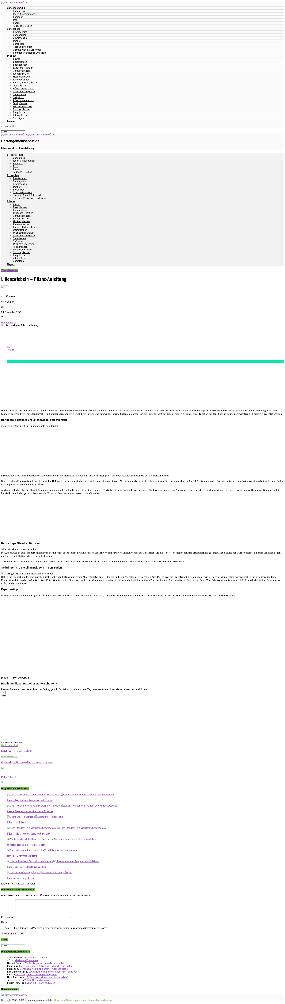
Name (4, 922)
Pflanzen (11, 55)
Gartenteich (19, 11)
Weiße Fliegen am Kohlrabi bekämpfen (44, 963)
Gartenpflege (13, 28)
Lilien (20, 742)
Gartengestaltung (16, 8)
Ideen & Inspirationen (24, 14)
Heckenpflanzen (21, 76)
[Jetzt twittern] (145, 333)
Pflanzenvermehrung (23, 100)
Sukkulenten (19, 94)
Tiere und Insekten (22, 46)
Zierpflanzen (19, 112)
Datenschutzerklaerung (100, 1000)
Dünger (16, 40)
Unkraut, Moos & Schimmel (27, 49)
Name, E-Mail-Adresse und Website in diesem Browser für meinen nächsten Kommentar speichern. (56, 928)
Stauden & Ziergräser (24, 91)
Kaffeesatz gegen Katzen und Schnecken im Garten (45, 966)
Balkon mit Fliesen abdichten (40, 983)
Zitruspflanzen (20, 115)
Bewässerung (20, 32)
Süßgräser (18, 97)
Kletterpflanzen (21, 73)
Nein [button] (4, 695)
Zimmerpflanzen (21, 109)
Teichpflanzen (20, 103)
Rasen (16, 23)
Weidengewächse (22, 106)
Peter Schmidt (8, 322)
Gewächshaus (20, 38)
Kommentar (8, 917)
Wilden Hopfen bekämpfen (38, 980)
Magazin (11, 121)
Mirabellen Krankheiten (26, 960)
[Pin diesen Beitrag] (145, 336)
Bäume (16, 58)
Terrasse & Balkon (22, 25)
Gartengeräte (19, 35)
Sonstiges (18, 118)
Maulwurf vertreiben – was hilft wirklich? (47, 977)
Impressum (80, 1000)
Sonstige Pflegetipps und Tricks (29, 52)
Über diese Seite (63, 1000)
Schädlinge (18, 43)
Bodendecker (20, 64)
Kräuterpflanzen (21, 79)
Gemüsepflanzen (22, 70)
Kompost (18, 17)
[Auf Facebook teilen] (145, 330)
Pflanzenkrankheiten (23, 88)
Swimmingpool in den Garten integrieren (36, 974)
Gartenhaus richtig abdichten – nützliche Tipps (44, 968)
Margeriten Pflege (37, 957)
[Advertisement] (90, 386)
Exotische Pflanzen (23, 67)
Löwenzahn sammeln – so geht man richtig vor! (53, 971)
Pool (15, 20)
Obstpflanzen (20, 85)
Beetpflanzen (20, 61)
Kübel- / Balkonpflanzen (25, 82)
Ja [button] (3, 692)
